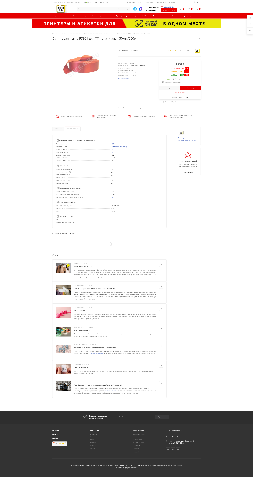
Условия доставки (138, 442)
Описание (58, 129)
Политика (136, 448)
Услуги (55, 434)
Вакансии (93, 437)
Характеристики (72, 129)
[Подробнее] (161, 265)
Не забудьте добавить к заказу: (63, 233)
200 (112, 152)
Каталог (55, 430)
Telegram (168, 449)
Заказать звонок (169, 10)
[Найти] (127, 9)
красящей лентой (110, 391)
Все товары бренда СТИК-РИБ (187, 140)
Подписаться (162, 417)
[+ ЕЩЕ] (198, 16)
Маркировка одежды (83, 266)
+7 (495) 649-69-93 (152, 8)
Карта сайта (136, 452)
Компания (94, 430)
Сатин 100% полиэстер (119, 147)
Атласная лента (80, 310)
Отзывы (92, 440)
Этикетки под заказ (139, 434)
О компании (94, 434)
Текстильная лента (82, 330)
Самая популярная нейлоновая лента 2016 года (94, 288)
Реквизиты (136, 445)
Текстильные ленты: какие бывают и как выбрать (95, 347)
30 (112, 149)
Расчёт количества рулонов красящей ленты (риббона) (98, 385)
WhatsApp (178, 449)
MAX (173, 449)
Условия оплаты (138, 440)
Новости (135, 437)
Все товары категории (185, 138)
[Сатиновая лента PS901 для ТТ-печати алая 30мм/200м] (83, 65)
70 (112, 197)
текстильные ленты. (97, 354)
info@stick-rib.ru (174, 437)
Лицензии (93, 442)
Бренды (55, 438)
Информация (138, 430)
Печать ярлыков (81, 367)
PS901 (113, 144)
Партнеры (93, 448)
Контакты (93, 445)
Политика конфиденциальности (126, 468)
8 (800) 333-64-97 (152, 10)
